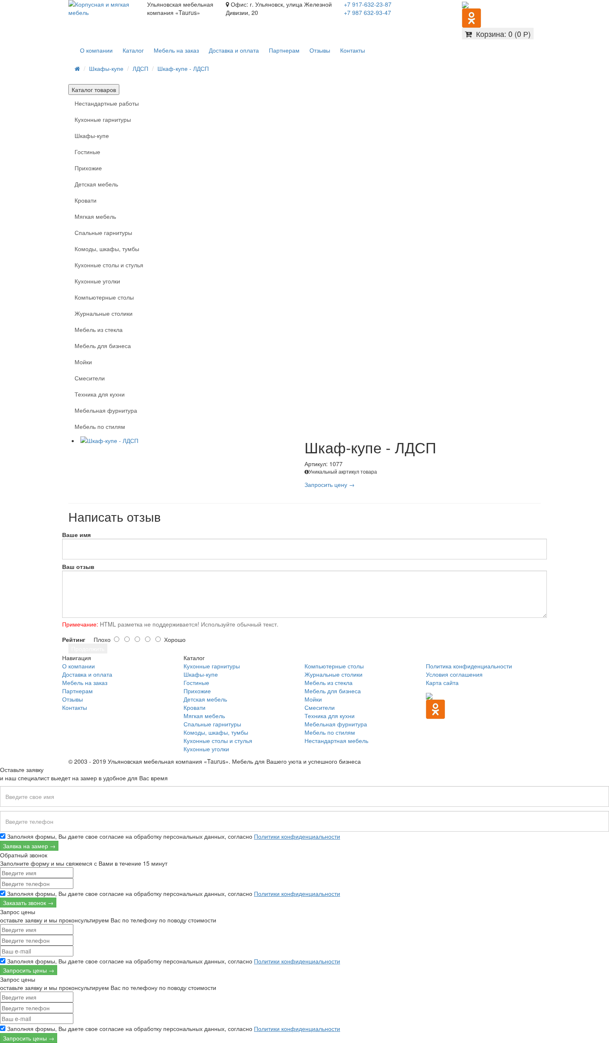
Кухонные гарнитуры (103, 119)
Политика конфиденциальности (469, 666)
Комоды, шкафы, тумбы (107, 248)
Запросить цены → (28, 970)
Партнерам (284, 50)
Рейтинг (73, 639)
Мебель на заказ (176, 50)
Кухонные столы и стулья (109, 265)
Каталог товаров (94, 89)
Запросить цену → (329, 484)
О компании (96, 50)
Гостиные (87, 152)
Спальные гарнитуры (103, 232)
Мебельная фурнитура (106, 410)
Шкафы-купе (106, 68)
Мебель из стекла (99, 329)
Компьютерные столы (104, 297)
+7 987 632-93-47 (367, 12)
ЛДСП (140, 68)
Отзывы (319, 50)
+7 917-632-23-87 (368, 4)
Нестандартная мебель (336, 740)
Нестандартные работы (107, 103)
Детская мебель (96, 184)
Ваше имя (76, 534)
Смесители (90, 378)
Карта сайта (442, 682)
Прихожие (88, 168)
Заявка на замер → (29, 846)
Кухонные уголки (97, 281)
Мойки (83, 362)
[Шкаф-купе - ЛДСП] (191, 440)
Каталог (133, 50)
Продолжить (87, 648)
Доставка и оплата (234, 50)
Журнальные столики (104, 313)
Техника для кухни (100, 394)
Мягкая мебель (95, 216)
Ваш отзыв (78, 566)
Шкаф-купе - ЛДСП (183, 68)
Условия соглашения (454, 674)
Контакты (352, 50)
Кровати (86, 200)
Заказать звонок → (28, 902)
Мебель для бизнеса (103, 345)
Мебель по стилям (100, 426)
